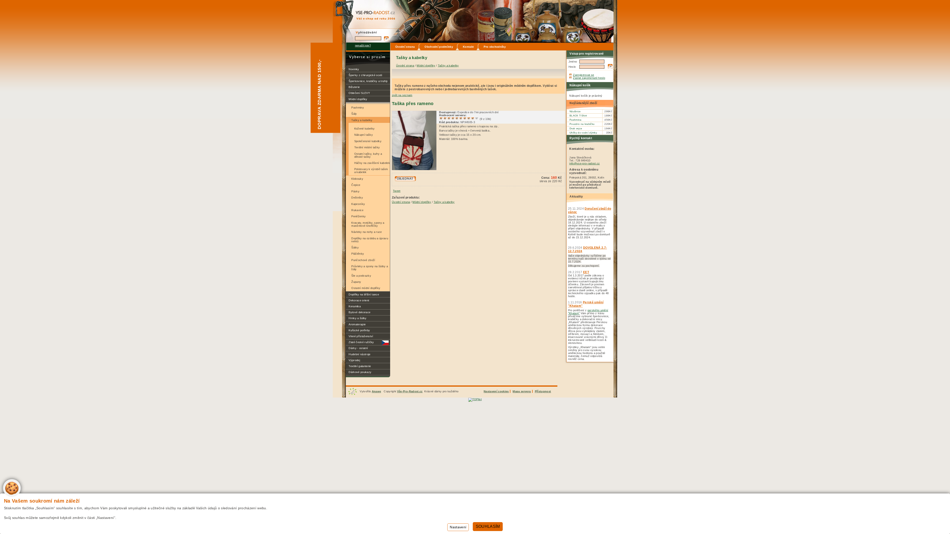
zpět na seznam (402, 95)
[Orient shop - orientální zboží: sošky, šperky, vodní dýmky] (371, 10)
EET (586, 272)
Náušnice (575, 111)
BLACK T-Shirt (578, 115)
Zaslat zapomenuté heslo (589, 77)
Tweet (397, 190)
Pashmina (576, 119)
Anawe (376, 391)
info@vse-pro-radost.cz (584, 163)
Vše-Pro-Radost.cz (410, 391)
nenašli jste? (363, 45)
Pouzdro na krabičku (582, 124)
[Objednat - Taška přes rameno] (405, 179)
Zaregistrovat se (583, 74)
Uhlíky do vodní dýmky (583, 132)
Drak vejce (576, 128)
